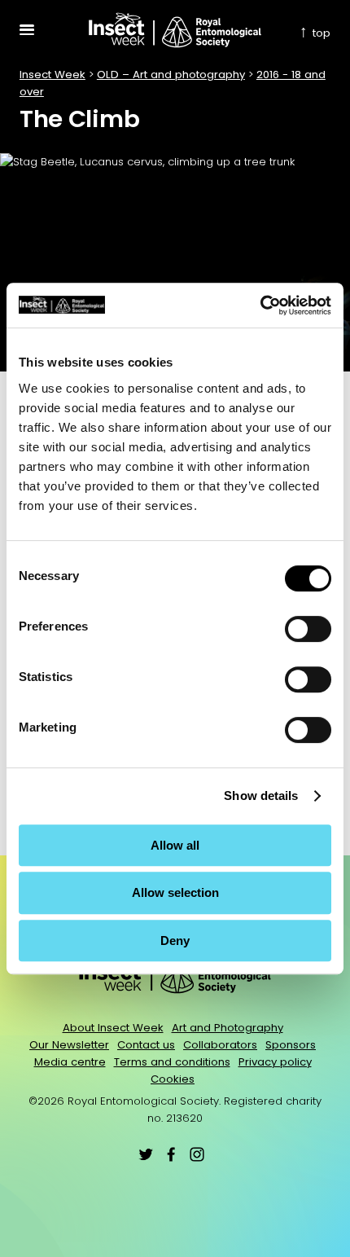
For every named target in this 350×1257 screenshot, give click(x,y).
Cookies (173, 1079)
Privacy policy (275, 1062)
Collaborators (220, 1045)
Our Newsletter (69, 1045)
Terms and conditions (172, 1062)
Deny (175, 940)
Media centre (70, 1062)
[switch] (308, 629)
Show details (261, 795)
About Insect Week (113, 1027)
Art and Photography (227, 1027)
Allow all (175, 845)
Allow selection (175, 892)
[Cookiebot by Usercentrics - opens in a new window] (260, 305)
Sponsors (290, 1045)
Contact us (146, 1045)
